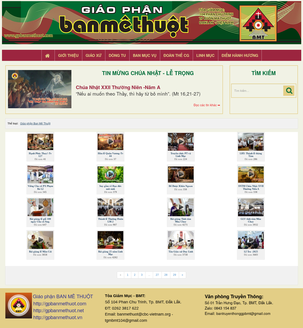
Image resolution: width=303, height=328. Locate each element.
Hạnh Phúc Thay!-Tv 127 (40, 154)
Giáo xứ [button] (94, 55)
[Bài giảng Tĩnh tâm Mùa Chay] (180, 206)
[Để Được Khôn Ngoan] (180, 173)
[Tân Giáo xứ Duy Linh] (180, 239)
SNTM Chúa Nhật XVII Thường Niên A (251, 187)
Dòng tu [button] (117, 55)
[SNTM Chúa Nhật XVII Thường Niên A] (251, 173)
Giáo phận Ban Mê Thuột (35, 123)
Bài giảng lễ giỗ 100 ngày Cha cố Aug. (40, 220)
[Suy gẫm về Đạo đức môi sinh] (110, 173)
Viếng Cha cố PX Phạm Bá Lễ (40, 187)
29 (174, 274)
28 (165, 274)
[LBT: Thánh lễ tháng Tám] (251, 141)
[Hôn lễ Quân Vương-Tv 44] (110, 141)
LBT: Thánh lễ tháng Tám (251, 154)
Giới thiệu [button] (68, 55)
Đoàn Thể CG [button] (176, 55)
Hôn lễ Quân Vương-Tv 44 (110, 154)
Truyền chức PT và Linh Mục (181, 154)
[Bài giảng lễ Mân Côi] (40, 239)
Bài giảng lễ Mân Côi (40, 251)
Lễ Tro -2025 (251, 251)
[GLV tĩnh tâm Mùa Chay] (251, 206)
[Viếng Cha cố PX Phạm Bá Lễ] (40, 173)
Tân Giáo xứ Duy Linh (181, 251)
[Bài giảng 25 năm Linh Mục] (110, 239)
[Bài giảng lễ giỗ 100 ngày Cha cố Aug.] (40, 206)
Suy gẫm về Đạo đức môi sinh (110, 187)
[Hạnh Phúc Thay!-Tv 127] (40, 141)
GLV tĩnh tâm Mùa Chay (251, 220)
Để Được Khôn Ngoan (181, 186)
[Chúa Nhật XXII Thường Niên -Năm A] (39, 89)
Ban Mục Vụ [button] (144, 55)
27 (157, 274)
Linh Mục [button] (205, 55)
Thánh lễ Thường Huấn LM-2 (110, 220)
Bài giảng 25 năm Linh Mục (110, 253)
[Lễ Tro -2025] (251, 239)
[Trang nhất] (47, 55)
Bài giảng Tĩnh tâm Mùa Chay (180, 220)
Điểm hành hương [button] (240, 55)
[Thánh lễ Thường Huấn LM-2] (110, 206)
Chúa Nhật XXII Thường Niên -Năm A (118, 87)
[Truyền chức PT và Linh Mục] (180, 141)
